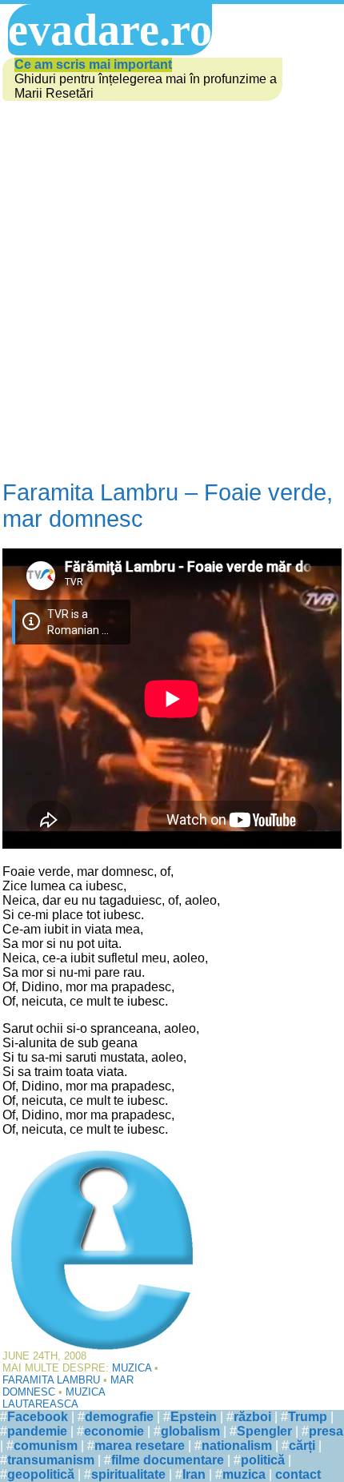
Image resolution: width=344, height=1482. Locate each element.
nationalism (237, 1445)
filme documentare (167, 1460)
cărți (302, 1445)
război (252, 1417)
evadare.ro (110, 29)
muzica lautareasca (53, 1398)
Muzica (131, 1368)
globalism (190, 1431)
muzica (244, 1474)
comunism (46, 1445)
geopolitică (40, 1474)
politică (263, 1460)
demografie (119, 1417)
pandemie (37, 1431)
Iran (194, 1474)
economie (114, 1431)
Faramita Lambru (51, 1380)
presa (326, 1431)
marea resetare (139, 1445)
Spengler (264, 1431)
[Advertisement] (172, 283)
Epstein (193, 1417)
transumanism (50, 1460)
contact (298, 1474)
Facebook (37, 1417)
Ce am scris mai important (93, 64)
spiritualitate (128, 1474)
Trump (307, 1417)
